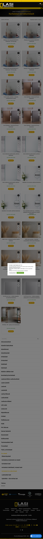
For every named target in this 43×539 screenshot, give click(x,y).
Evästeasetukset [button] (12, 272)
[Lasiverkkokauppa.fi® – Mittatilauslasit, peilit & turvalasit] (7, 5)
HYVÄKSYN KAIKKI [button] (20, 272)
